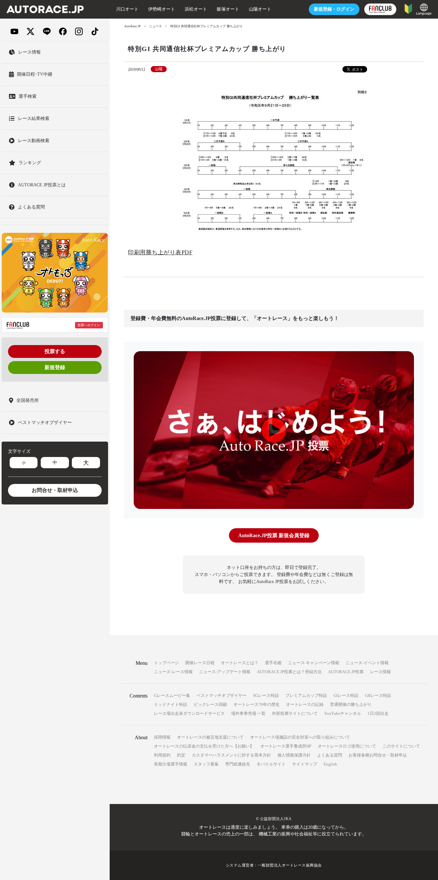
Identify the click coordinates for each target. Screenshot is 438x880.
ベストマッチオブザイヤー (222, 695)
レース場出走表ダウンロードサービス (189, 713)
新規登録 (55, 367)
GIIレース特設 (378, 695)
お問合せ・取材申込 (55, 490)
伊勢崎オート (161, 9)
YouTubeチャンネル (342, 713)
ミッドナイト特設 (170, 704)
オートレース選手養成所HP (285, 746)
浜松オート (196, 9)
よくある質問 (329, 755)
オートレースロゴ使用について (347, 746)
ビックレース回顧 (210, 704)
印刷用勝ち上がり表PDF (160, 252)
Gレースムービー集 (172, 695)
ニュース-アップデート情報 (224, 671)
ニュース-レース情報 (173, 671)
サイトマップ (304, 764)
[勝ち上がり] (274, 161)
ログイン (334, 9)
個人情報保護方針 (294, 755)
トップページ (166, 662)
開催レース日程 (200, 662)
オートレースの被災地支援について (210, 737)
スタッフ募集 (206, 764)
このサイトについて (401, 746)
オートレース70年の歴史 (256, 704)
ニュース (155, 26)
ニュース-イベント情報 (367, 662)
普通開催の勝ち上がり (351, 704)
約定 (181, 755)
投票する (55, 351)
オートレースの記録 (305, 704)
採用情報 (162, 737)
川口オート (127, 9)
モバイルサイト (271, 764)
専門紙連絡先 (237, 764)
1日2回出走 (378, 713)
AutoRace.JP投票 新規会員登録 (273, 535)
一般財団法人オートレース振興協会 (290, 865)
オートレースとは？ (239, 662)
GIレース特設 (345, 695)
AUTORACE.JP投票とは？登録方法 (289, 671)
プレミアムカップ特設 (306, 695)
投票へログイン (89, 325)
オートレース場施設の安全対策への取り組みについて (300, 737)
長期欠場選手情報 (170, 764)
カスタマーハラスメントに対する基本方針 (231, 755)
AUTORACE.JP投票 (346, 671)
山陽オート (260, 9)
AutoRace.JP (132, 26)
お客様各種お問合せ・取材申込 (378, 755)
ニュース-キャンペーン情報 (313, 662)
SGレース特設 (266, 695)
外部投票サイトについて (295, 713)
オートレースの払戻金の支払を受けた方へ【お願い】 (204, 746)
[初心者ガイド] (408, 8)
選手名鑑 (273, 662)
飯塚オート (228, 9)
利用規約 (162, 755)
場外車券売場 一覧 (248, 713)
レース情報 (380, 671)
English (330, 764)
